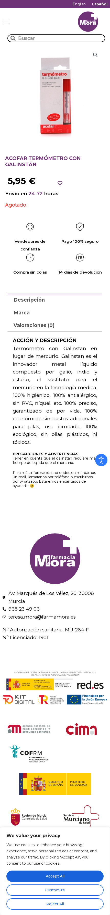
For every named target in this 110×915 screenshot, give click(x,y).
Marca (22, 313)
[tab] (55, 300)
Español (99, 4)
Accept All (55, 876)
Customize (55, 890)
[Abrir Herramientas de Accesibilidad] (101, 460)
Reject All (55, 904)
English (79, 4)
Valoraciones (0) (34, 325)
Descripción (29, 300)
